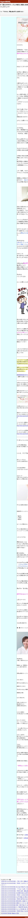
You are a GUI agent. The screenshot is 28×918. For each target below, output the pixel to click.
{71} (18, 913)
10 (10, 913)
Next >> (14, 913)
